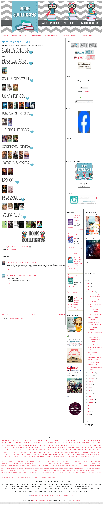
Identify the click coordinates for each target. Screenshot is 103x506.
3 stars (24, 450)
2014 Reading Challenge (72, 235)
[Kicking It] (27, 109)
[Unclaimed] (10, 125)
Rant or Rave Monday (49, 452)
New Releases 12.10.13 (95, 314)
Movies (98, 445)
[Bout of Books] (74, 332)
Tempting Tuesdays (44, 466)
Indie (51, 470)
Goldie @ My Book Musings (15, 262)
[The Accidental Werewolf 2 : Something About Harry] (33, 109)
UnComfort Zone (26, 477)
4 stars (52, 443)
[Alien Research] (10, 109)
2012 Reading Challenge (72, 276)
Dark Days (13, 470)
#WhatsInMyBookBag (25, 468)
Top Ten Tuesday (94, 454)
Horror (82, 459)
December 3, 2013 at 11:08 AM (33, 262)
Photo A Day (33, 452)
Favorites (76, 452)
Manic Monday (57, 450)
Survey (69, 470)
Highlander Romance (65, 461)
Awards (28, 454)
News (24, 466)
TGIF (7, 459)
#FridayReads (10, 468)
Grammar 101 (64, 454)
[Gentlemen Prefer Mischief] (4, 142)
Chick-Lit (54, 463)
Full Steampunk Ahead (80, 463)
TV (74, 470)
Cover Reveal (64, 463)
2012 (88, 406)
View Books (80, 249)
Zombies (53, 477)
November (91, 373)
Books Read (87, 36)
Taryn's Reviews (19, 452)
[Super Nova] (4, 193)
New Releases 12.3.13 (94, 357)
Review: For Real (93, 344)
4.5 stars (9, 472)
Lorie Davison (76, 500)
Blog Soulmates (15, 447)
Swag (96, 475)
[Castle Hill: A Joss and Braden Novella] (10, 210)
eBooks (49, 457)
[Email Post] (30, 247)
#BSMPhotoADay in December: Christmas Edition (95, 367)
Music (3, 466)
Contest (4, 470)
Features (98, 472)
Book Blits (43, 472)
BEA (53, 459)
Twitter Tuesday (83, 470)
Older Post (62, 314)
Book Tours (71, 457)
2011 (88, 409)
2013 (88, 289)
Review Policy (51, 36)
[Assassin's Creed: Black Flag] (4, 91)
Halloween (6, 452)
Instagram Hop (59, 470)
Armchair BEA (17, 463)
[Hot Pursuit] (10, 175)
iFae (34, 459)
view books (80, 229)
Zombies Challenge (75, 466)
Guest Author (96, 463)
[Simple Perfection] (22, 210)
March (90, 396)
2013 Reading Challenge (72, 254)
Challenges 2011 (43, 463)
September (91, 379)
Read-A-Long (90, 457)
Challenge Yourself (82, 468)
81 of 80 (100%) (72, 247)
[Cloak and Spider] (10, 91)
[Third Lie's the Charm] (40, 228)
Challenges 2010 (14, 461)
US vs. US (17, 477)
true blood (6, 463)
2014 (88, 286)
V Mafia (36, 477)
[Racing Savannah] (28, 228)
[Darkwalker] (16, 109)
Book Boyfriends (42, 468)
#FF (92, 470)
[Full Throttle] (15, 158)
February (91, 399)
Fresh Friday (25, 445)
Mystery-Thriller (14, 466)
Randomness (93, 440)
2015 (88, 283)
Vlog (4, 447)
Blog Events (25, 472)
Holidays (33, 450)
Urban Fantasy (12, 450)
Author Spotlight (44, 459)
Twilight (13, 459)
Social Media (66, 452)
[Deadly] (4, 228)
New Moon (80, 457)
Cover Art (7, 443)
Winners (37, 443)
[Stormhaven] (4, 125)
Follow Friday (49, 461)
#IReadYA (96, 470)
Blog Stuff (34, 472)
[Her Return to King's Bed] (21, 158)
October (90, 376)
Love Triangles (28, 475)
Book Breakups (56, 468)
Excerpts (32, 461)
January (90, 402)
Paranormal (85, 443)
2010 (88, 412)
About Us (16, 472)
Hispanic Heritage (40, 470)
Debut (76, 472)
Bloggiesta (24, 457)
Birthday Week (30, 463)
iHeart (68, 450)
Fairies (39, 461)
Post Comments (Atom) (16, 318)
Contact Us (36, 36)
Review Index (47, 475)
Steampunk (31, 466)
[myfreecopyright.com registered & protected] (51, 496)
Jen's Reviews (17, 475)
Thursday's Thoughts (86, 447)
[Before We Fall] (4, 210)
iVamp (88, 459)
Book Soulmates (11, 275)
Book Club (68, 468)
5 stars (97, 443)
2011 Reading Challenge (72, 293)
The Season (79, 461)
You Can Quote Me (25, 459)
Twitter (10, 477)
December (91, 292)
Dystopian (52, 454)
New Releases (11, 249)
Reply (8, 270)
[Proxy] (22, 228)
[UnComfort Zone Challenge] (74, 345)
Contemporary (9, 445)
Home (5, 36)
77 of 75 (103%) (72, 268)
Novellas (38, 475)
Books (3, 461)
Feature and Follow (86, 472)
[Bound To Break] (4, 175)
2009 (88, 415)
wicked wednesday (68, 443)
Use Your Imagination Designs (41, 500)
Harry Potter (6, 475)
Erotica (24, 461)
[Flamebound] (21, 109)
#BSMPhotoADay (79, 450)
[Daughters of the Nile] (4, 74)
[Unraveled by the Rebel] (16, 142)
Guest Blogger (78, 454)
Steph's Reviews (17, 454)
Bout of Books (40, 454)
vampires (86, 452)
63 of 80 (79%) (71, 286)
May (89, 390)
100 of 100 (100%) (72, 227)
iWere (93, 459)
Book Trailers (95, 450)
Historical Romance (82, 445)
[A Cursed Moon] (5, 109)
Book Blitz (51, 472)
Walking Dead (44, 477)
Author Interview (9, 457)
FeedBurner (88, 91)
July (89, 384)
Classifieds (97, 468)
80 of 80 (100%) (72, 307)
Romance (61, 440)
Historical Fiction (43, 445)
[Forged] (10, 228)
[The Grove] (15, 91)
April (89, 393)
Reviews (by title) (69, 36)
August (90, 382)
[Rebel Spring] (34, 228)
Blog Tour (75, 440)
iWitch (99, 459)
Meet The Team (19, 36)
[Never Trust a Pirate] (10, 142)
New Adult (57, 447)
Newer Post (5, 314)
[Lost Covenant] (16, 228)
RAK (45, 443)
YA (52, 440)
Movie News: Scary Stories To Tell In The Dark (94, 339)
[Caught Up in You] (4, 158)
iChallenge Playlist (93, 461)
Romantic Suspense (72, 475)
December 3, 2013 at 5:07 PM (27, 275)
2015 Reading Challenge (75, 216)
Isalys (75, 220)
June (89, 387)
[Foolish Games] (10, 158)
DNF (72, 472)
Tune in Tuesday (60, 466)
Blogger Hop (69, 447)
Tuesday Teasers (23, 443)
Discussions (43, 450)
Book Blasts (31, 447)
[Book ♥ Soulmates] (84, 132)
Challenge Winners (64, 459)
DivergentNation (25, 470)
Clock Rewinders (37, 457)
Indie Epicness (62, 445)
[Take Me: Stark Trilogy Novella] (10, 193)
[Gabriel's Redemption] (16, 210)
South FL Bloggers (86, 475)
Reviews (43, 440)
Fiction (76, 459)
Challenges (45, 447)
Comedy (59, 472)
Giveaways (29, 440)
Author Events (59, 457)
